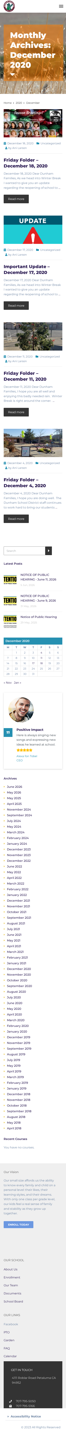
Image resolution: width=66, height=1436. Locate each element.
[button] (33, 1416)
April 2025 (14, 804)
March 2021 (15, 952)
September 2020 (19, 986)
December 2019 (18, 1037)
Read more (16, 199)
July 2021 (13, 929)
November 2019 (18, 1043)
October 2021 (16, 912)
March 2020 (16, 1020)
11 (41, 658)
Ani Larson (19, 148)
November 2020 (19, 974)
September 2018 (19, 1111)
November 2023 (19, 855)
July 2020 (14, 997)
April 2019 (14, 1071)
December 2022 (19, 861)
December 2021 (18, 900)
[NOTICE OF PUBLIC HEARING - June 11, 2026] (10, 579)
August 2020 (16, 991)
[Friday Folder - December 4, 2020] (33, 442)
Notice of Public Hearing (39, 617)
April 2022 (14, 878)
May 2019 (14, 1065)
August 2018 (16, 1117)
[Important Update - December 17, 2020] (33, 229)
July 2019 (13, 1060)
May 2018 (14, 1122)
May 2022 (14, 872)
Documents (12, 1293)
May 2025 (14, 798)
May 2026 (14, 792)
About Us (10, 1269)
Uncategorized (51, 143)
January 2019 (16, 1088)
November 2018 (18, 1100)
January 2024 (17, 843)
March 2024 (16, 832)
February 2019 (17, 1083)
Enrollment (12, 1277)
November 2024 (19, 809)
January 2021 (16, 963)
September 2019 (19, 1048)
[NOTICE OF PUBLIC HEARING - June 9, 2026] (10, 600)
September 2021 (19, 917)
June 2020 (14, 1003)
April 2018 (14, 1128)
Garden (9, 1340)
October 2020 (17, 980)
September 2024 (19, 815)
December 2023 (19, 849)
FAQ (7, 1348)
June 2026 (14, 787)
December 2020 (19, 969)
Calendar (10, 1356)
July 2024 (14, 821)
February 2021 (17, 957)
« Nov (8, 682)
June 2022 (14, 866)
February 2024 (18, 838)
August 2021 (16, 923)
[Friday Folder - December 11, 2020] (33, 336)
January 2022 (17, 895)
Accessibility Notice (26, 1416)
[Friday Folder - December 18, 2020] (33, 123)
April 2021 (14, 946)
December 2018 (18, 1094)
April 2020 (14, 1014)
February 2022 (17, 889)
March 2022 (15, 883)
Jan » (17, 682)
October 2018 (17, 1105)
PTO (7, 1332)
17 (33, 663)
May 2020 (14, 1009)
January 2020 (17, 1031)
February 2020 (18, 1026)
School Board (13, 1301)
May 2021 (13, 940)
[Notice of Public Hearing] (10, 621)
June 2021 (14, 935)
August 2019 (16, 1054)
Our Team (11, 1285)
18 (41, 663)
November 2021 (18, 906)
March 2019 (15, 1077)
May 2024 (14, 826)
